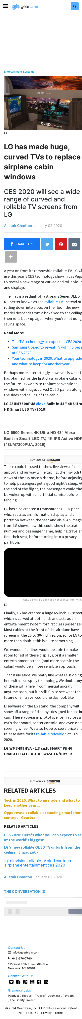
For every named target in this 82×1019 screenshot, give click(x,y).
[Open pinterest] (25, 981)
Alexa (41, 403)
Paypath (68, 995)
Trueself (40, 995)
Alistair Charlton (18, 226)
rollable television (51, 733)
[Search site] (75, 6)
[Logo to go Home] (26, 7)
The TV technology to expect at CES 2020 (46, 341)
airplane (11, 865)
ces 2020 (56, 865)
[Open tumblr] (39, 981)
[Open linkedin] (46, 981)
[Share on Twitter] (47, 244)
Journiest (54, 995)
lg (6, 861)
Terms (59, 1013)
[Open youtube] (32, 981)
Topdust (27, 995)
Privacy (46, 1013)
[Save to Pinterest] (61, 244)
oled (51, 861)
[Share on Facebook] (22, 244)
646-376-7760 (22, 958)
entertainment (33, 865)
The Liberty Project (22, 1000)
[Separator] (11, 257)
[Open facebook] (18, 981)
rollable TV (53, 301)
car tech (63, 861)
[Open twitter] (11, 981)
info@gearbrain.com (26, 952)
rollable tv (36, 861)
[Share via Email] (74, 244)
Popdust (13, 995)
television (18, 861)
